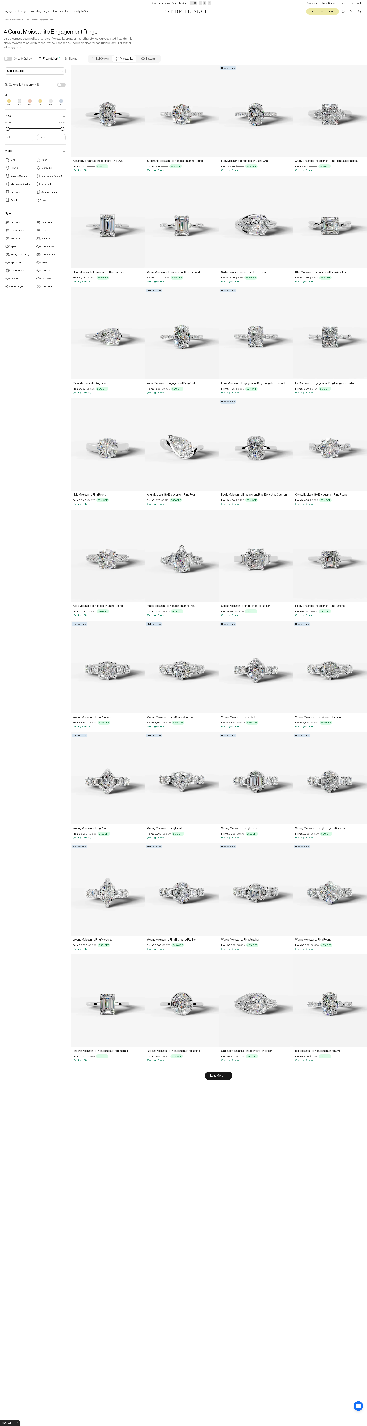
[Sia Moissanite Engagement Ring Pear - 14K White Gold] (256, 222)
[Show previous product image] (76, 110)
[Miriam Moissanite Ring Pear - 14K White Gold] (108, 333)
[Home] (183, 11)
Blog (342, 3)
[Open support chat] (358, 1417)
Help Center (356, 3)
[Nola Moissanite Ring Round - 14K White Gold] (108, 444)
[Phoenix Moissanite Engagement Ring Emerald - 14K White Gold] (108, 1000)
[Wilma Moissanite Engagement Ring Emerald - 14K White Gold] (182, 222)
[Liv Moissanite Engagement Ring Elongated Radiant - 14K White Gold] (330, 333)
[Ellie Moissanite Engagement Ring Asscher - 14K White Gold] (330, 556)
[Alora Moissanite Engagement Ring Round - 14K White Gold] (108, 556)
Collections (16, 20)
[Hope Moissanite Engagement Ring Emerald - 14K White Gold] (108, 222)
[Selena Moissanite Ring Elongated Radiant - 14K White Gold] (256, 556)
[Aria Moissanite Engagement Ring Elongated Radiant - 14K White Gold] (330, 111)
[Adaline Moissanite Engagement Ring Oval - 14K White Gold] (108, 111)
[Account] (351, 11)
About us (312, 3)
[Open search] (343, 11)
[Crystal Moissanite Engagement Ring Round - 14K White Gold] (330, 444)
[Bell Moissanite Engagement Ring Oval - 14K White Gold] (330, 1000)
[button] (35, 116)
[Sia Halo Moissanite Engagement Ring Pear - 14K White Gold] (256, 1000)
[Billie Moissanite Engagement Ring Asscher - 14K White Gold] (330, 222)
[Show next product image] (138, 110)
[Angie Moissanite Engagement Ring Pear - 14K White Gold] (182, 444)
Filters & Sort (50, 58)
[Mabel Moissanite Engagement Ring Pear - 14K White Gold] (182, 556)
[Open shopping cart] (359, 11)
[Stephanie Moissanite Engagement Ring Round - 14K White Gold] (182, 111)
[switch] (8, 59)
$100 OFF (7, 1423)
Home (6, 20)
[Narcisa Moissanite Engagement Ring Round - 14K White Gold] (182, 1000)
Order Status (328, 3)
